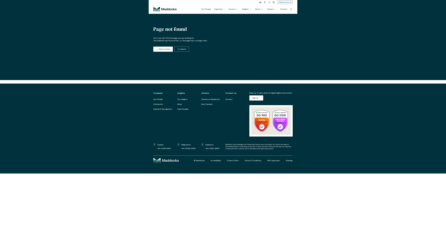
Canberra (209, 145)
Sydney (160, 145)
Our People (206, 9)
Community (158, 104)
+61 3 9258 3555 (188, 148)
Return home (164, 49)
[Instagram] (273, 2)
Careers (270, 9)
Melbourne (185, 145)
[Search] (291, 9)
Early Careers (207, 104)
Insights (245, 9)
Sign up (255, 98)
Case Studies (183, 109)
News (179, 104)
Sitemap (289, 160)
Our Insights (182, 99)
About (258, 9)
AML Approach (273, 160)
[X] (269, 2)
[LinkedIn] (260, 2)
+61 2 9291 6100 (164, 148)
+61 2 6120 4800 (212, 148)
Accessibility (216, 160)
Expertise (218, 9)
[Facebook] (264, 2)
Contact (283, 9)
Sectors (232, 9)
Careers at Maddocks (210, 99)
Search (183, 49)
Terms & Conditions (252, 160)
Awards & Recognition (162, 109)
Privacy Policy (233, 160)
